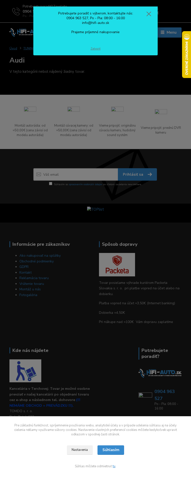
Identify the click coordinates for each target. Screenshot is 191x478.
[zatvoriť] (149, 14)
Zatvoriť (95, 49)
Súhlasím (110, 449)
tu (114, 466)
